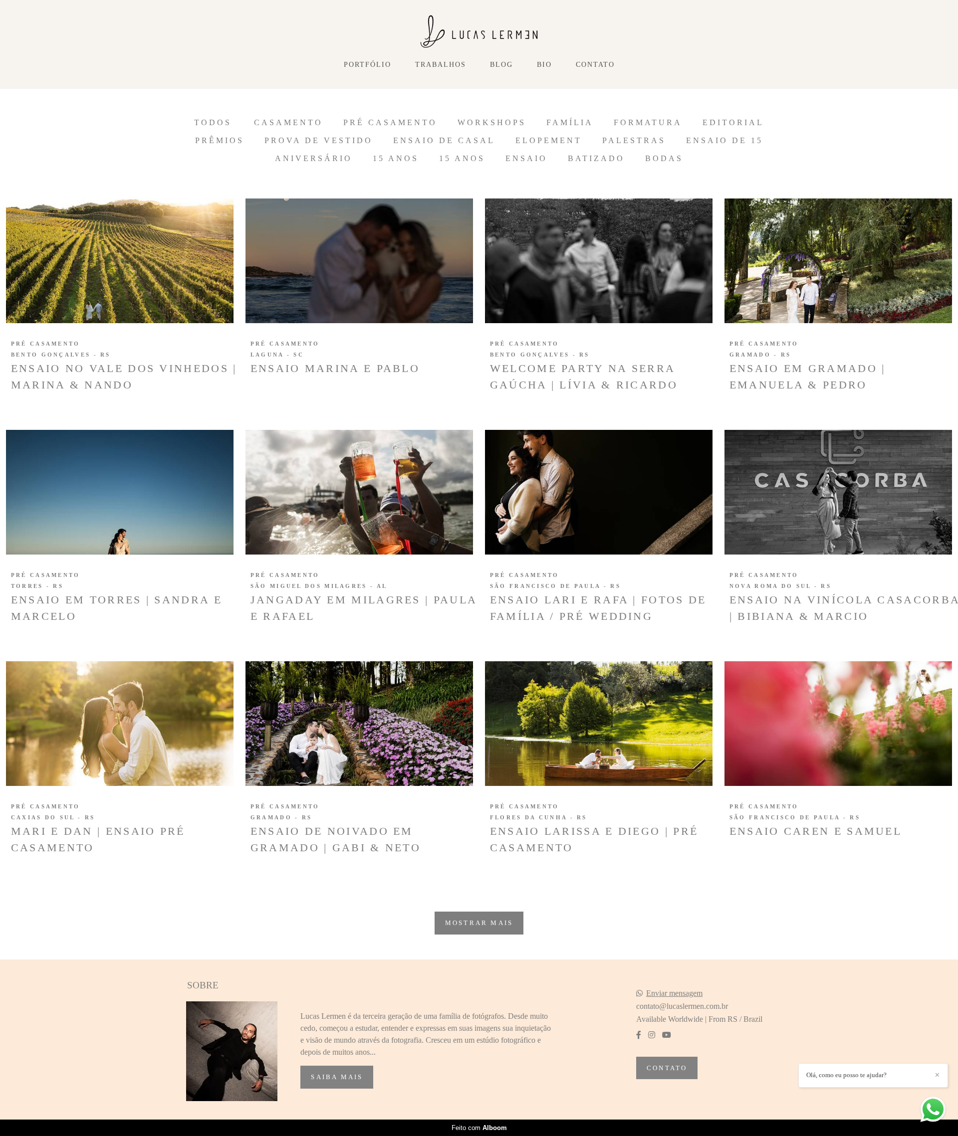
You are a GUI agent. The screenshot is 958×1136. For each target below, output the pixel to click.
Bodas (664, 159)
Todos (213, 123)
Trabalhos (440, 64)
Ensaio (526, 159)
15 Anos (396, 159)
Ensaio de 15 (724, 141)
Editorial (733, 123)
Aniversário (313, 159)
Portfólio (367, 64)
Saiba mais (337, 1077)
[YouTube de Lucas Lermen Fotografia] (666, 1035)
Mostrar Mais (479, 923)
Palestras (634, 141)
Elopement (548, 141)
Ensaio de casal (444, 141)
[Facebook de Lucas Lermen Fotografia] (638, 1035)
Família (569, 123)
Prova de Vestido (318, 141)
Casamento (288, 123)
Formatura (648, 123)
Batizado (596, 159)
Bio (544, 64)
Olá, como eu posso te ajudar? (846, 1075)
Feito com (479, 1128)
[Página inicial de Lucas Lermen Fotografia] (479, 32)
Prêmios (219, 141)
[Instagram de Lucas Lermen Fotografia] (651, 1035)
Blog (501, 64)
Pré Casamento (390, 123)
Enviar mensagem (674, 993)
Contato (595, 64)
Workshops (492, 123)
